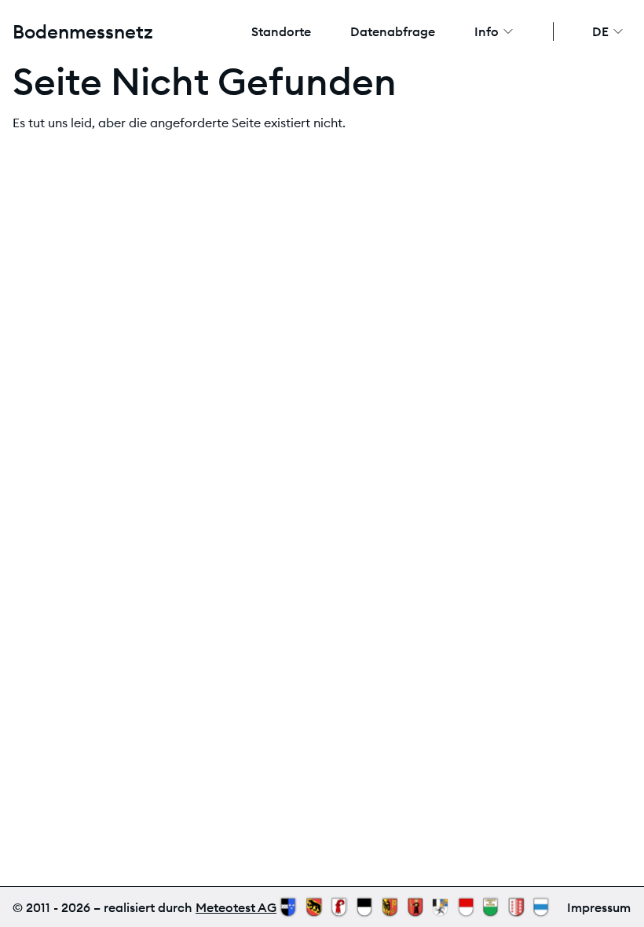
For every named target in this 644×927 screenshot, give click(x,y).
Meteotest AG (236, 907)
